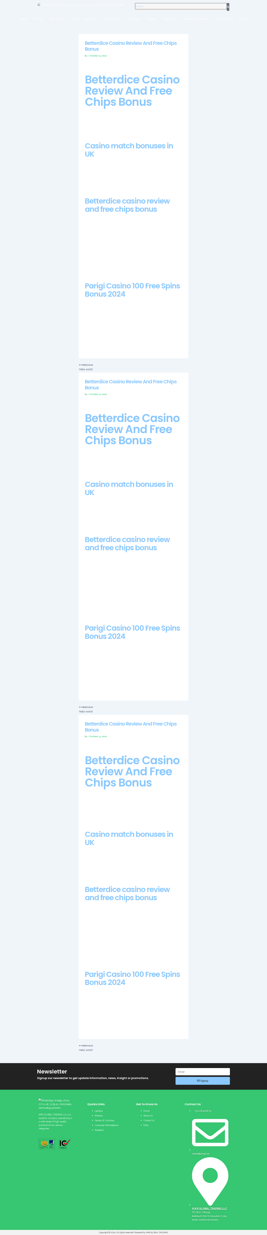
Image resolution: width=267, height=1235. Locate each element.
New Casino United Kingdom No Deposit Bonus (112, 611)
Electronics (91, 18)
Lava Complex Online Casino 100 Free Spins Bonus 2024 (117, 957)
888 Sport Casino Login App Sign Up (106, 688)
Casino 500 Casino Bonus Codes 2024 (106, 817)
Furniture (152, 18)
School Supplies (113, 18)
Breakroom (169, 18)
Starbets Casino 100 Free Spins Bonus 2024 (109, 268)
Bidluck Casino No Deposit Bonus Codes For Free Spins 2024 (119, 522)
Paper (75, 18)
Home (23, 18)
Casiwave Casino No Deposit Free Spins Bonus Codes (115, 607)
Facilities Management (195, 18)
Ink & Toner (134, 18)
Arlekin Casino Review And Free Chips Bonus (110, 872)
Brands (243, 18)
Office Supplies (57, 18)
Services (38, 18)
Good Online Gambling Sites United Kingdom (110, 346)
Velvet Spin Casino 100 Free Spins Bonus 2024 (111, 184)
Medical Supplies (223, 18)
